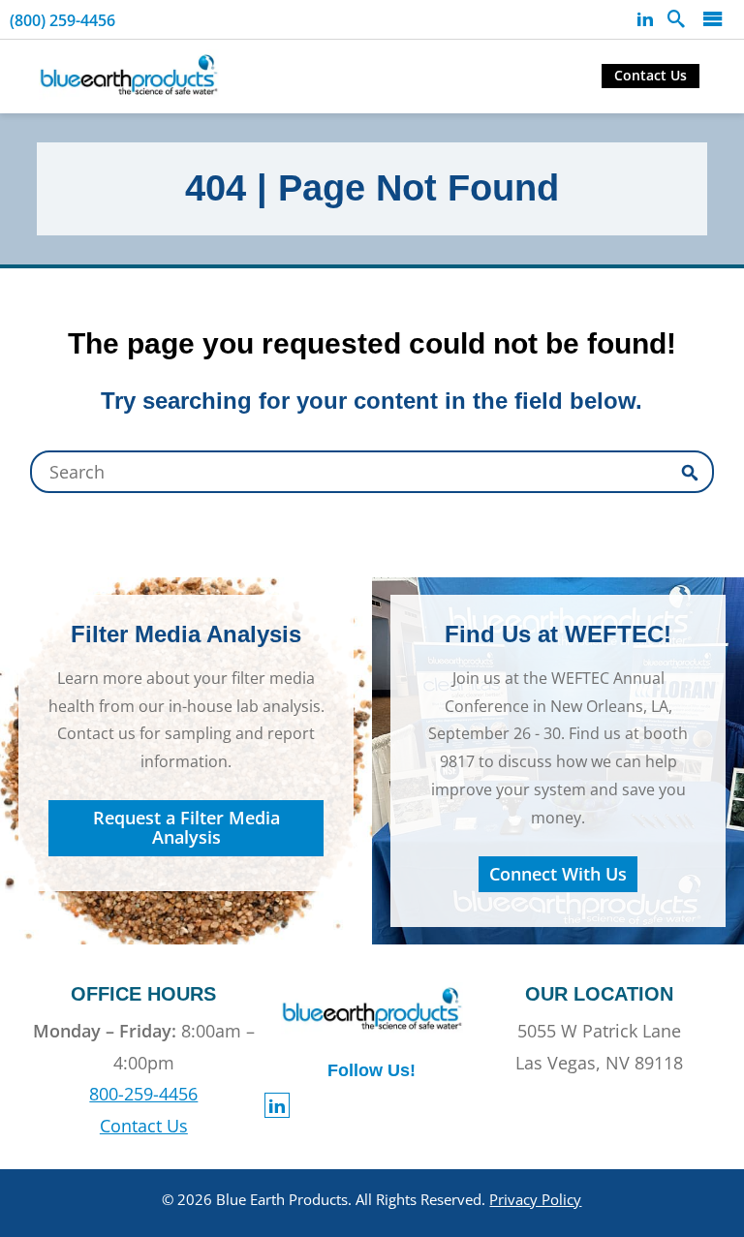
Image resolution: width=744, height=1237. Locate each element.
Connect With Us (558, 873)
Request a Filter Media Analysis (186, 827)
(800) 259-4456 (62, 20)
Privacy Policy (535, 1199)
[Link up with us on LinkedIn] (645, 19)
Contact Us (650, 75)
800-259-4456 (143, 1093)
